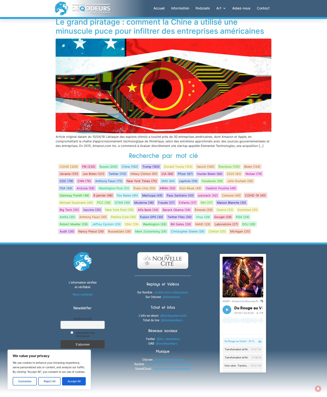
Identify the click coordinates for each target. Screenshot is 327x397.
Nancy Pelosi (91, 231)
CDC (66, 181)
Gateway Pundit (74, 195)
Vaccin (205, 166)
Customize (24, 381)
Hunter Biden (210, 173)
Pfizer (185, 173)
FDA (66, 188)
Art (218, 8)
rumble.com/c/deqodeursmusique (169, 364)
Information (180, 8)
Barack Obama (177, 209)
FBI (88, 166)
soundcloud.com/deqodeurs (171, 368)
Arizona (86, 188)
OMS (168, 181)
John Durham (240, 181)
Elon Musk (190, 188)
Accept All (74, 381)
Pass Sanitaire (180, 195)
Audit (67, 231)
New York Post (119, 209)
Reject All (49, 381)
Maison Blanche (231, 202)
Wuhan (253, 173)
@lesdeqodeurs (172, 320)
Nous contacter (83, 294)
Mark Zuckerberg (151, 231)
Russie (109, 166)
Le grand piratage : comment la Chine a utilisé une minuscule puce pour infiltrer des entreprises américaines (160, 26)
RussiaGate (119, 231)
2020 (234, 173)
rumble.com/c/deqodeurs (171, 292)
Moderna (144, 202)
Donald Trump (178, 166)
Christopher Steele (188, 231)
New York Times (142, 181)
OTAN (122, 202)
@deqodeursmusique (169, 359)
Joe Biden (93, 173)
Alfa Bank (148, 209)
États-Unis (144, 188)
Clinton (217, 231)
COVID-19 (255, 195)
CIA (167, 173)
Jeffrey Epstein (106, 224)
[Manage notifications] (318, 389)
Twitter (117, 173)
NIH (207, 202)
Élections (229, 166)
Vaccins (92, 209)
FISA (242, 216)
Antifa (67, 216)
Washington (155, 224)
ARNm (167, 188)
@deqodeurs (171, 297)
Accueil (159, 8)
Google (223, 216)
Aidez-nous (241, 8)
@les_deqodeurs (168, 339)
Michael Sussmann (76, 202)
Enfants (187, 202)
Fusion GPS (151, 216)
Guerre (225, 209)
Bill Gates (181, 224)
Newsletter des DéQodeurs (85, 334)
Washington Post (114, 188)
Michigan (240, 231)
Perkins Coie (123, 216)
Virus (203, 216)
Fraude (166, 202)
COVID (69, 166)
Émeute (204, 209)
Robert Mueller (74, 224)
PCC (104, 202)
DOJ (248, 224)
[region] (49, 369)
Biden (252, 166)
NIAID (202, 224)
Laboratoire (226, 224)
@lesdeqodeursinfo (173, 315)
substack (208, 195)
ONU (132, 224)
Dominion (247, 209)
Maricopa (152, 195)
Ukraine (69, 173)
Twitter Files (179, 216)
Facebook (212, 181)
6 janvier (103, 195)
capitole (188, 181)
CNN (84, 181)
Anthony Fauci (108, 181)
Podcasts (203, 8)
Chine (130, 166)
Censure (231, 195)
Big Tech (69, 209)
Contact (263, 8)
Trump (151, 166)
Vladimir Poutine (221, 188)
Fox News (127, 195)
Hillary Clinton (144, 173)
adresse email (82, 318)
